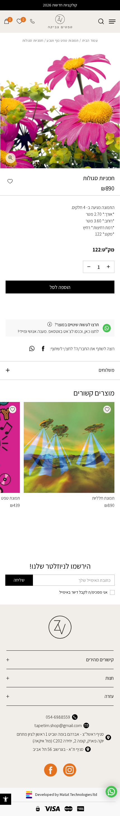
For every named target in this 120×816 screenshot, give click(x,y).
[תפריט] (112, 21)
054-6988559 (58, 717)
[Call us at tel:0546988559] (32, 21)
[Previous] (113, 108)
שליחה (19, 580)
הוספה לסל (60, 287)
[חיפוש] (101, 21)
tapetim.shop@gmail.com (58, 725)
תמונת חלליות (103, 498)
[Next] (7, 108)
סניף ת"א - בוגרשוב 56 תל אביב (58, 749)
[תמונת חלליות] (69, 447)
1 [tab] (62, 162)
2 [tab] (58, 162)
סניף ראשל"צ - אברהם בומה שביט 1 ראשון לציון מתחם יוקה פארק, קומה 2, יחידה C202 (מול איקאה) (60, 737)
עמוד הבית (90, 40)
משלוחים (106, 370)
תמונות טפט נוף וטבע (62, 40)
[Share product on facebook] (43, 348)
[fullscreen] (11, 158)
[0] (6, 21)
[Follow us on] (69, 770)
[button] (5, 799)
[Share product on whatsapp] (31, 348)
